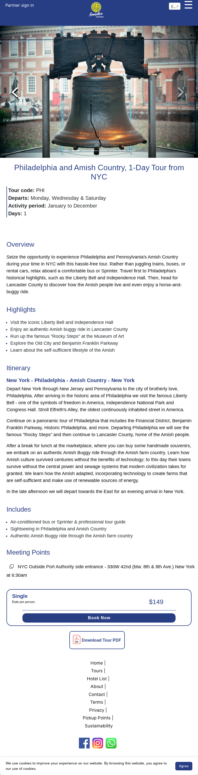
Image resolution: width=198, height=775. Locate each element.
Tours (97, 670)
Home (96, 663)
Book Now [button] (99, 618)
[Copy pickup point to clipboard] (11, 567)
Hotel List (97, 678)
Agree (184, 766)
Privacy (96, 710)
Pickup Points (97, 717)
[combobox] (174, 6)
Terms (96, 702)
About (96, 686)
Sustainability (99, 725)
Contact (97, 694)
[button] (14, 92)
